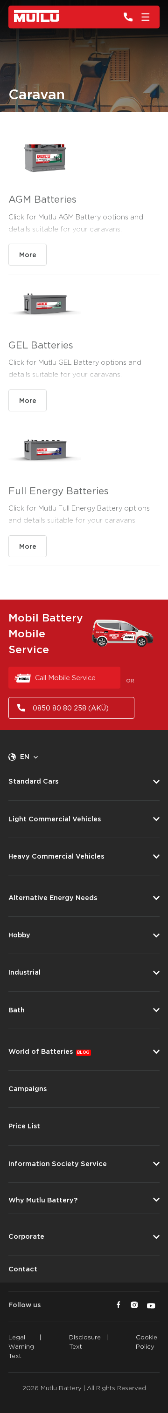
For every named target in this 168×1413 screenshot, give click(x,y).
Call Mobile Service (65, 678)
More (27, 255)
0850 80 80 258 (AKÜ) (71, 708)
